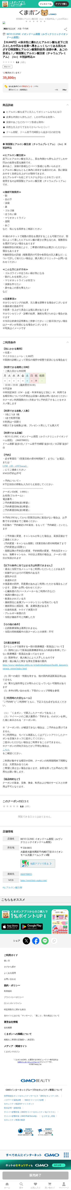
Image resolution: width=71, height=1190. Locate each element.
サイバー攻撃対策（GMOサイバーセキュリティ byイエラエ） (30, 1112)
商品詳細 (8, 105)
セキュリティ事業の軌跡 (14, 1120)
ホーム (7, 1188)
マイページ (64, 1188)
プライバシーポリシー (14, 997)
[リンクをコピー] (54, 940)
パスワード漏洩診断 (12, 1100)
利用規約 (8, 991)
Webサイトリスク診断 (34, 1100)
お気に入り (35, 1188)
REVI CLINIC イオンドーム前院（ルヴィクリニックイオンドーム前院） (37, 36)
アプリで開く (61, 4)
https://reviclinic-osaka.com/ (33, 880)
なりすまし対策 (48, 1116)
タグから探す (10, 967)
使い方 (7, 961)
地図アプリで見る (39, 863)
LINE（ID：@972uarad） (15, 466)
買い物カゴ (50, 1188)
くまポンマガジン (12, 1052)
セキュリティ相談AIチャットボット (19, 1104)
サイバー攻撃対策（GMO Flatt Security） (21, 1116)
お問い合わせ (10, 979)
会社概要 (8, 1027)
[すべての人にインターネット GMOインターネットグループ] (30, 1155)
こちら (6, 749)
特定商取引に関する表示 (15, 1009)
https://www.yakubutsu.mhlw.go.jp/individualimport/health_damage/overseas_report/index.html (35, 667)
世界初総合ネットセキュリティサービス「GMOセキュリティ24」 (32, 1096)
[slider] (9, 62)
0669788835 (26, 874)
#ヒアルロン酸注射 (12, 887)
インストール (46, 4)
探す (21, 1188)
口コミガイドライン (13, 1003)
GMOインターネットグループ (29, 1062)
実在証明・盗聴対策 (12, 1108)
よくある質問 (10, 973)
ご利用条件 (9, 342)
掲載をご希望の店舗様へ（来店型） (20, 1039)
